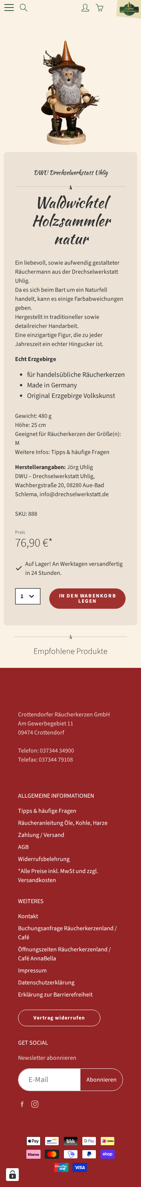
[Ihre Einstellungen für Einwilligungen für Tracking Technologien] (12, 1174)
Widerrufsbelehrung (44, 859)
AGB (23, 847)
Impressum (32, 970)
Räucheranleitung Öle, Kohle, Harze (63, 823)
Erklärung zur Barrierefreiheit (55, 994)
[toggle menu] (8, 7)
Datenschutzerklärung (46, 982)
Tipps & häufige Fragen (80, 452)
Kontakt (28, 916)
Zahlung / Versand (41, 835)
